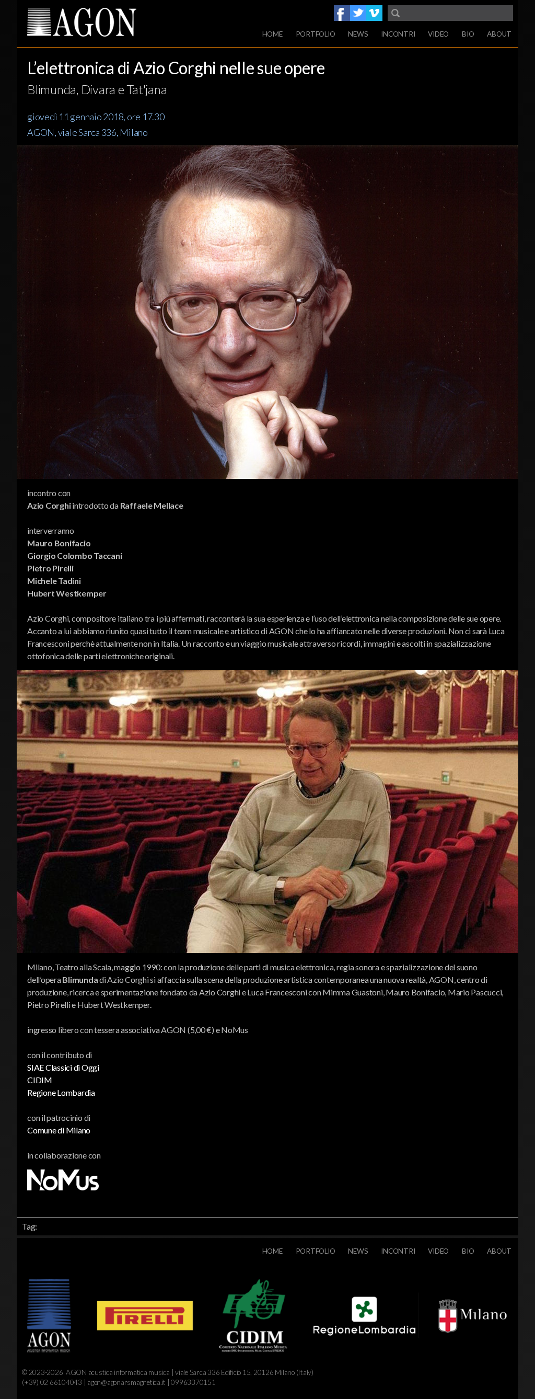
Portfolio (315, 34)
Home (272, 34)
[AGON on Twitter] (358, 13)
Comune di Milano (58, 1130)
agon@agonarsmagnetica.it (126, 1382)
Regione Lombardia (61, 1092)
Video (438, 34)
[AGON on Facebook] (342, 13)
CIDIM (39, 1080)
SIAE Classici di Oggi (63, 1067)
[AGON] (100, 23)
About (499, 34)
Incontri (398, 34)
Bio (468, 34)
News (358, 34)
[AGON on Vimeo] (374, 13)
